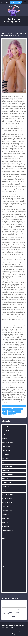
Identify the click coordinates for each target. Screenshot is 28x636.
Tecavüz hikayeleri (7, 582)
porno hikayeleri (12, 409)
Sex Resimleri (5, 526)
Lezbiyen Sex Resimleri (8, 550)
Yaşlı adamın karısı (7, 602)
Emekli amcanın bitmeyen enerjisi (11, 609)
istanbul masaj (21, 634)
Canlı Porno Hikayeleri (7, 442)
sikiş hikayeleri (12, 414)
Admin (13, 21)
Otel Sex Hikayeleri (7, 502)
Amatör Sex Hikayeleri (7, 430)
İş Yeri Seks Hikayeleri (7, 474)
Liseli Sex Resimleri (7, 554)
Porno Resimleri (6, 562)
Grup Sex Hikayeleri (7, 466)
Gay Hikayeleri (5, 458)
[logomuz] (14, 11)
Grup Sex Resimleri (7, 546)
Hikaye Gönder (15, 2)
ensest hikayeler (17, 406)
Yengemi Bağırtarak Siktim (9, 616)
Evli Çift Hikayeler (6, 454)
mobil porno (5, 490)
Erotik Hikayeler (6, 450)
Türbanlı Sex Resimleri (7, 574)
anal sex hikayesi (7, 406)
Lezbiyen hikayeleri (7, 482)
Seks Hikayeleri (6, 514)
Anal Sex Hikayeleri (7, 434)
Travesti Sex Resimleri (7, 570)
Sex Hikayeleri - (9, 632)
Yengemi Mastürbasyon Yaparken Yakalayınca (11, 613)
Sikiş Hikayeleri (6, 578)
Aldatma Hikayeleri (7, 426)
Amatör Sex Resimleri (7, 530)
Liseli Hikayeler (6, 486)
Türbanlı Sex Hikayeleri (8, 590)
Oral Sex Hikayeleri (7, 498)
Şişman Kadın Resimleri (8, 566)
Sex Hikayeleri (5, 518)
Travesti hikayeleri (6, 586)
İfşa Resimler (5, 470)
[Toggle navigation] (25, 2)
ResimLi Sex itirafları (7, 510)
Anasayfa (4, 2)
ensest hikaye (18, 632)
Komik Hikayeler (6, 478)
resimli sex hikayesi (13, 411)
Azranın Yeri (5, 438)
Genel (3, 462)
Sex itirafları (5, 522)
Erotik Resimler (6, 538)
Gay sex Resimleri (6, 542)
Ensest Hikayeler (6, 446)
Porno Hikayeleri (6, 506)
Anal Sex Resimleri (7, 534)
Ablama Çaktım (7, 606)
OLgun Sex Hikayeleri (7, 494)
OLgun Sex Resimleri (7, 558)
